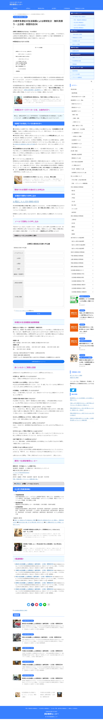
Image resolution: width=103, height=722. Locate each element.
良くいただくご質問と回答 (20, 64)
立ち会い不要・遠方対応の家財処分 (59, 708)
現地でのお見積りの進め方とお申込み (22, 56)
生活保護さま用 (76, 41)
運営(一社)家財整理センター (21, 66)
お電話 (18, 263)
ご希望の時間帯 (18, 283)
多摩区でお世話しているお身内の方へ (25, 54)
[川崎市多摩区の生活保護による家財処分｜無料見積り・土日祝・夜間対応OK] (40, 604)
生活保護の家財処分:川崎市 (20, 610)
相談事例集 (75, 70)
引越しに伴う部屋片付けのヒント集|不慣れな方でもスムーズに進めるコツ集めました (86, 315)
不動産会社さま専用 (77, 37)
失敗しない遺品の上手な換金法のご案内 (25, 520)
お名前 (18, 258)
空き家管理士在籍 (76, 60)
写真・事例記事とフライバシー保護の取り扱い (25, 479)
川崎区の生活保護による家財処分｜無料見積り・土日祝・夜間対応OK (34, 570)
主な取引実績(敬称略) (22, 68)
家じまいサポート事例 (76, 375)
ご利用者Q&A (67, 8)
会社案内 (54, 8)
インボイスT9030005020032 (21, 472)
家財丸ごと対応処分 (73, 708)
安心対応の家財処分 (78, 22)
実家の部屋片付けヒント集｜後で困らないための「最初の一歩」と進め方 (86, 329)
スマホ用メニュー (77, 13)
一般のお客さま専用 (77, 34)
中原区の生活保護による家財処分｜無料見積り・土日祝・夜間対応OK (42, 651)
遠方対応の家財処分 (78, 27)
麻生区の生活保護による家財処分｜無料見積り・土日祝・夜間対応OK (34, 564)
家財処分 (15, 8)
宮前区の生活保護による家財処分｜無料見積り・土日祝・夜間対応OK (34, 589)
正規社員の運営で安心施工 (51, 711)
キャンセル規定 (76, 74)
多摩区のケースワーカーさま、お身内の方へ (24, 51)
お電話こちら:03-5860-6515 (26, 201)
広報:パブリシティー (77, 57)
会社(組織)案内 (76, 54)
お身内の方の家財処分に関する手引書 (24, 144)
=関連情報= (18, 71)
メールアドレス (18, 253)
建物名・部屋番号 (18, 274)
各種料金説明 (75, 51)
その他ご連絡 (18, 296)
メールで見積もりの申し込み (21, 61)
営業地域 (74, 64)
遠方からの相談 (76, 44)
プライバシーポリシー (21, 310)
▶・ (21, 42)
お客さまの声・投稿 (78, 67)
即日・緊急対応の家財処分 (80, 20)
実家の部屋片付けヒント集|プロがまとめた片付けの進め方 (86, 346)
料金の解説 (75, 47)
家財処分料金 (41, 8)
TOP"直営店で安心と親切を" (79, 16)
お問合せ (28, 8)
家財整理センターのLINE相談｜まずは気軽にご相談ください (86, 301)
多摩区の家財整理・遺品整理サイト (33, 90)
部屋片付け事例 (74, 377)
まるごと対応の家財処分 (80, 25)
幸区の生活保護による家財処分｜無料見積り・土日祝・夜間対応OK (33, 576)
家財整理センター (16, 4)
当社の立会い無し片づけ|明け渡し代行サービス (31, 522)
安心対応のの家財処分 (44, 708)
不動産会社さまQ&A (79, 8)
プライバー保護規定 (77, 77)
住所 (18, 269)
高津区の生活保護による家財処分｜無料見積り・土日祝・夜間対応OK (34, 583)
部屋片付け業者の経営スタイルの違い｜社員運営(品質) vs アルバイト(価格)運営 (86, 362)
